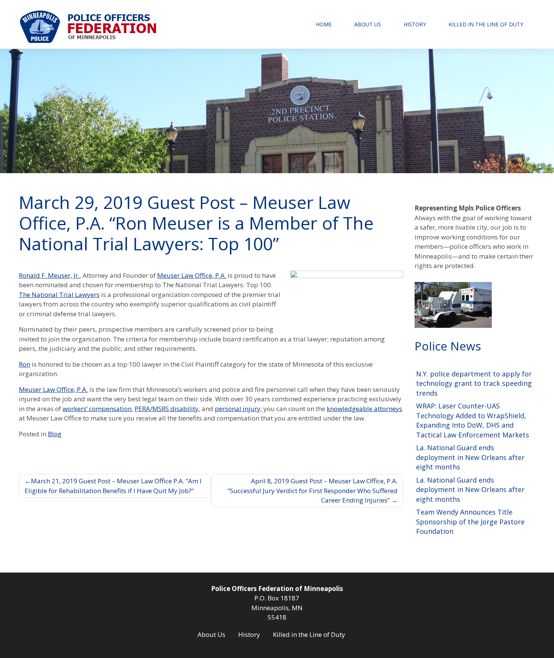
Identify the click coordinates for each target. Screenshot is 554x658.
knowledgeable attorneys (364, 408)
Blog (54, 434)
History (415, 24)
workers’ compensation (97, 408)
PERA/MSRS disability (167, 408)
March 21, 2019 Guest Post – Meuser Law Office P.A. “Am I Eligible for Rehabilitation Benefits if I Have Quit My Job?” (113, 486)
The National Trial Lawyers (59, 294)
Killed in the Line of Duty (485, 24)
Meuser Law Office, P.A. (191, 275)
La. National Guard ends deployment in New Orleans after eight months (470, 457)
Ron (24, 364)
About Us (367, 24)
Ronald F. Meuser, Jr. (49, 275)
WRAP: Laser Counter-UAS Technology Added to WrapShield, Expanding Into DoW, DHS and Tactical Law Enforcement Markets (472, 420)
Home (324, 24)
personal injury (237, 408)
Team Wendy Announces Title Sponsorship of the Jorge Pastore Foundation (470, 521)
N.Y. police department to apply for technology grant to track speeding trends (474, 383)
